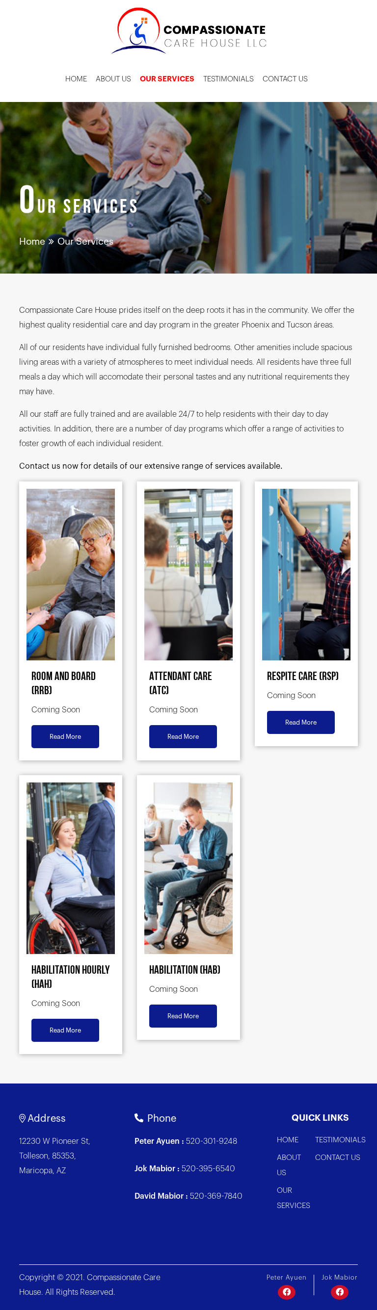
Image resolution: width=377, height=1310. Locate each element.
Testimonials (228, 79)
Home (76, 79)
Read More (65, 736)
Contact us (285, 79)
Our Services (167, 79)
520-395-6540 (208, 1169)
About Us (113, 79)
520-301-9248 (211, 1141)
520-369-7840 (216, 1196)
